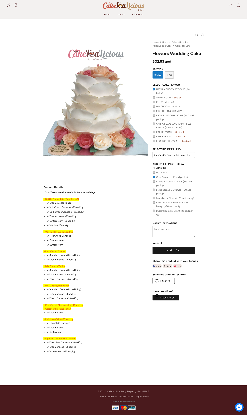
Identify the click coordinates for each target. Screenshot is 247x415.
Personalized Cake (162, 45)
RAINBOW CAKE (170, 132)
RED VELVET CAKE (165, 102)
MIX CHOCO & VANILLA (168, 106)
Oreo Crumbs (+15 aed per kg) (172, 177)
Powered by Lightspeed (123, 401)
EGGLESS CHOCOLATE (173, 141)
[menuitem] (197, 35)
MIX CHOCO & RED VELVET (170, 111)
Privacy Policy (126, 396)
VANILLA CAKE (169, 97)
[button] (123, 6)
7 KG (169, 74)
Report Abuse (142, 396)
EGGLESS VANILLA (171, 136)
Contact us (137, 14)
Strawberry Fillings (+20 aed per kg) (175, 198)
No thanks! (161, 172)
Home (107, 14)
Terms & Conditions (107, 396)
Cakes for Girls (182, 45)
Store (120, 14)
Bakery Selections (181, 42)
